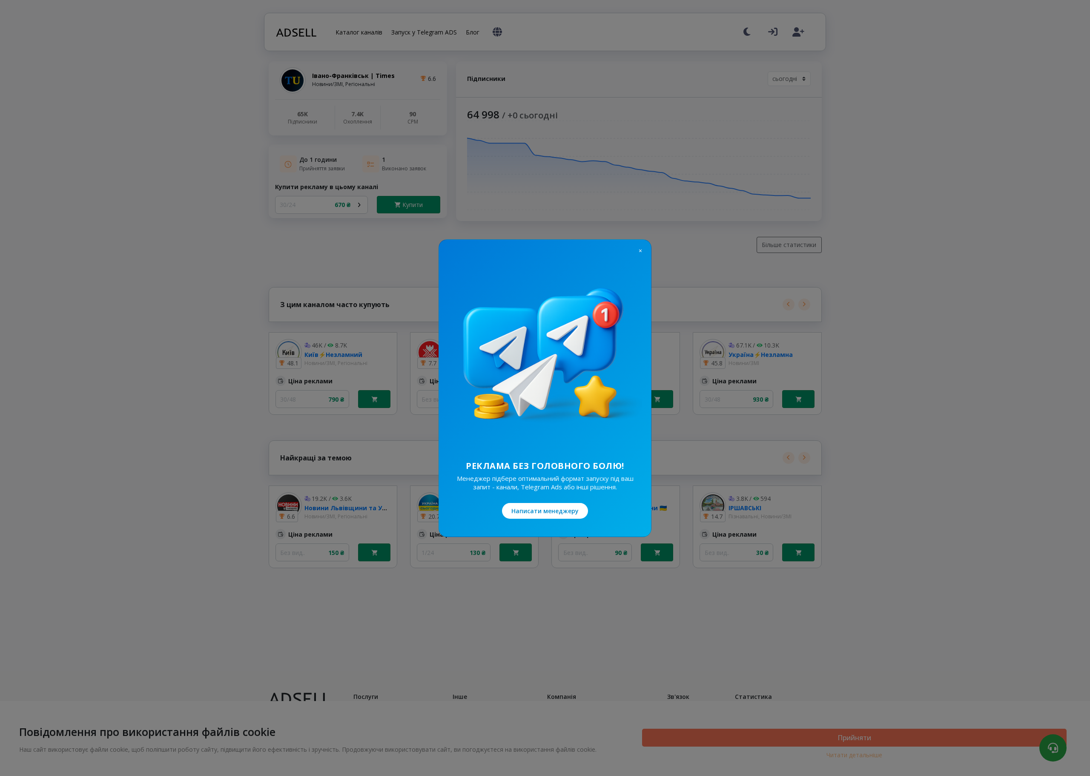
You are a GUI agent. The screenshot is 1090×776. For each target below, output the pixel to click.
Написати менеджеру (545, 511)
